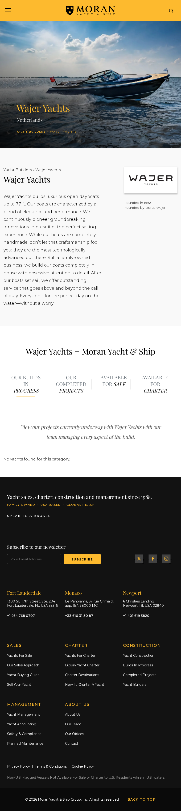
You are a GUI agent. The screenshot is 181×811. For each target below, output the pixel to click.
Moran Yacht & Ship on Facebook (153, 558)
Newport (132, 592)
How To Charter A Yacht (84, 684)
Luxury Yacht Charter (82, 665)
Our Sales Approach (23, 665)
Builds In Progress (138, 665)
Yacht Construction (138, 656)
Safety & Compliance (24, 734)
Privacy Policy (18, 767)
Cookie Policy (83, 767)
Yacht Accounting (21, 724)
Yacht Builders (31, 131)
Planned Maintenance (25, 743)
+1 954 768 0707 (21, 616)
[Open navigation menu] (8, 10)
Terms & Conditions (51, 767)
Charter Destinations (82, 675)
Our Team (73, 724)
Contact (71, 743)
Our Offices (74, 734)
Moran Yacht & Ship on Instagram (166, 558)
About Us (72, 715)
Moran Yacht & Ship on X (139, 558)
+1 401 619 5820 (136, 616)
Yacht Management (23, 715)
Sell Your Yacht (19, 684)
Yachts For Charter (80, 656)
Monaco (73, 592)
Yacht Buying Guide (23, 675)
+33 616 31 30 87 (79, 616)
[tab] (26, 384)
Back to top (142, 800)
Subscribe (82, 559)
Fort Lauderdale (24, 592)
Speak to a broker (29, 516)
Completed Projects (139, 675)
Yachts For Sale (19, 656)
